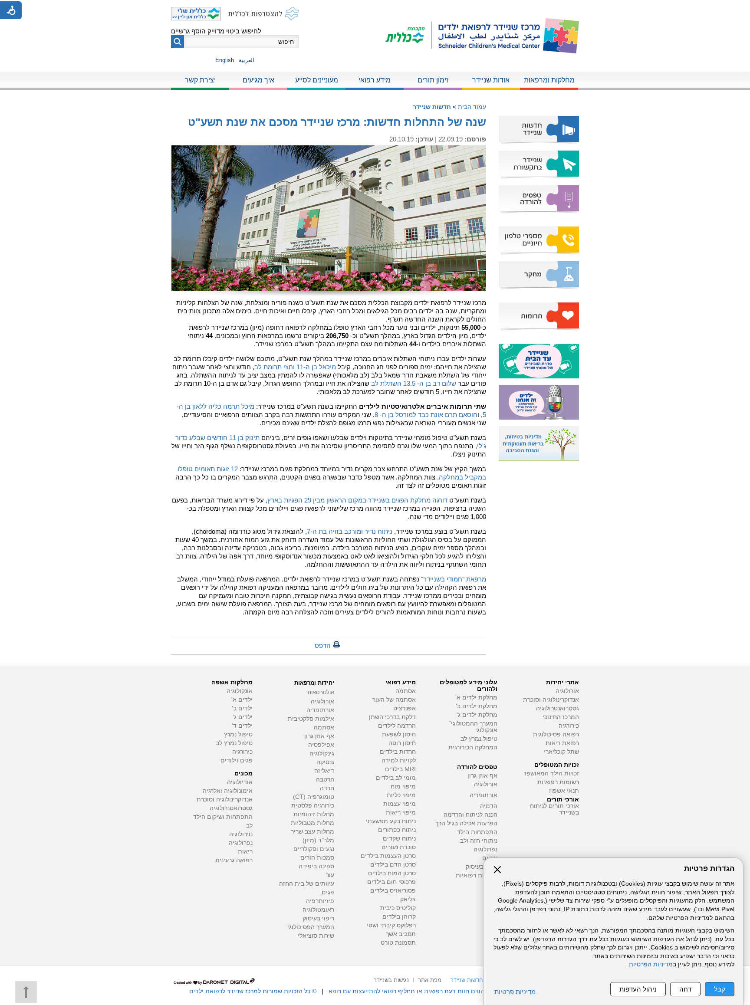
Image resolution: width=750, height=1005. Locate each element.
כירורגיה (569, 726)
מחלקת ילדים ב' (476, 706)
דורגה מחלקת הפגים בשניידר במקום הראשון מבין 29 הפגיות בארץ (357, 500)
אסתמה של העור (394, 699)
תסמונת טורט (398, 942)
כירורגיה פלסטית (312, 805)
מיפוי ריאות (401, 812)
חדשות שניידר (432, 106)
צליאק (408, 899)
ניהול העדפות (638, 989)
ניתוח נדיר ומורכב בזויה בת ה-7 (349, 531)
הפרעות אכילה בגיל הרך (466, 823)
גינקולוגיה (321, 753)
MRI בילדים (400, 769)
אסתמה (405, 691)
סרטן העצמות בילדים (388, 856)
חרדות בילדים (398, 752)
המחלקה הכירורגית (472, 747)
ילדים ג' (243, 717)
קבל (719, 989)
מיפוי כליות (401, 795)
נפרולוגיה (485, 849)
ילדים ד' (242, 726)
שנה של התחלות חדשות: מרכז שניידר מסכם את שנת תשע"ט (337, 122)
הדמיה (488, 806)
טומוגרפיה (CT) (313, 797)
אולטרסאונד (320, 692)
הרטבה (325, 779)
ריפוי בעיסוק (481, 867)
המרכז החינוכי (561, 717)
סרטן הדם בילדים (393, 864)
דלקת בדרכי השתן (392, 717)
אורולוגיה (567, 691)
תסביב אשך (401, 934)
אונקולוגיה (240, 691)
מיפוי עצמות (399, 804)
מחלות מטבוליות (312, 823)
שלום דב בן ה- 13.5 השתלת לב (413, 383)
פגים (328, 892)
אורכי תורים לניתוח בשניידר (554, 809)
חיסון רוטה (402, 743)
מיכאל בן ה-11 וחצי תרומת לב (295, 367)
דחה (685, 989)
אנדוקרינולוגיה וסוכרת (225, 799)
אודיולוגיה (240, 782)
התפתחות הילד (477, 832)
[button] (177, 41)
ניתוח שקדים (399, 838)
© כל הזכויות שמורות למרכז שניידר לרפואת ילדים (252, 991)
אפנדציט (404, 708)
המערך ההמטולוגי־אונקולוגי (473, 726)
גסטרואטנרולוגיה (231, 808)
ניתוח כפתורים (397, 830)
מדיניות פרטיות (515, 991)
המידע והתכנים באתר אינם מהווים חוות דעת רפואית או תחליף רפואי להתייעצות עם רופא (445, 991)
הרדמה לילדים (397, 726)
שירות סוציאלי (316, 936)
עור (330, 875)
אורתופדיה (483, 795)
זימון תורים (433, 80)
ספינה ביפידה (316, 866)
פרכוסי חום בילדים (391, 882)
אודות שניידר (491, 80)
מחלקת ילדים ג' (477, 715)
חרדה (327, 788)
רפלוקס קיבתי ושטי (391, 925)
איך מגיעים (258, 80)
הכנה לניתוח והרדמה (470, 814)
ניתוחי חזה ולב (478, 841)
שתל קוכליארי (561, 752)
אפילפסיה (321, 745)
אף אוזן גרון (482, 775)
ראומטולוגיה (318, 909)
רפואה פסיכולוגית (556, 734)
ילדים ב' (242, 708)
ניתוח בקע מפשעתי (391, 821)
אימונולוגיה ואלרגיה (228, 791)
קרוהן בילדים (399, 916)
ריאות (245, 851)
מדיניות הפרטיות (651, 964)
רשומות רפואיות (558, 782)
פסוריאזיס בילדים (393, 890)
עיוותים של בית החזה (306, 883)
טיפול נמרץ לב (479, 739)
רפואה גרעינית (234, 860)
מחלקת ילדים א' (476, 697)
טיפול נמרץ (238, 734)
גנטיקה (325, 762)
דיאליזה (324, 771)
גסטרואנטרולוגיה (557, 708)
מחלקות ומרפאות (549, 80)
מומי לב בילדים (396, 778)
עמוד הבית (472, 106)
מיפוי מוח (403, 786)
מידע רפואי (375, 80)
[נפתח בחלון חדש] (408, 35)
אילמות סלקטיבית (311, 719)
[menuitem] (549, 81)
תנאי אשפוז (564, 791)
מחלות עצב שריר (312, 831)
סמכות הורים (317, 857)
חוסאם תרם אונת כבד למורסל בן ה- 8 (426, 414)
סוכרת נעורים (399, 847)
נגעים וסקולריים (313, 849)
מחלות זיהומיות (313, 814)
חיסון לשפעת (399, 734)
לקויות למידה (399, 760)
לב (249, 825)
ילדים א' (242, 699)
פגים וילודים (236, 760)
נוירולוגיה (241, 834)
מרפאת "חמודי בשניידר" (453, 579)
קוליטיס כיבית (398, 908)
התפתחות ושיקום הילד (223, 817)
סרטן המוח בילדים (392, 873)
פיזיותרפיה (320, 901)
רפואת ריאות (562, 743)
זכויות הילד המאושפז (551, 773)
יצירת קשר (200, 80)
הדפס (323, 645)
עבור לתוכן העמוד (375, 8)
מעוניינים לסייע (316, 80)
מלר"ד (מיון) (318, 840)
